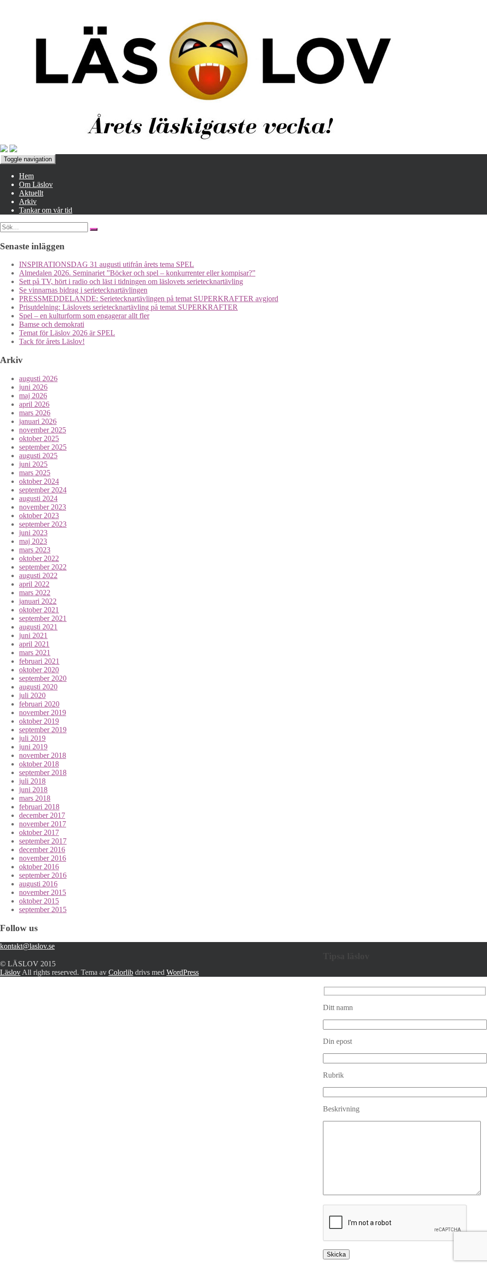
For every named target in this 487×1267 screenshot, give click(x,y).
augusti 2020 (38, 687)
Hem (26, 176)
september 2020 (43, 678)
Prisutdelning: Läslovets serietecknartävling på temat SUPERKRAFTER (128, 307)
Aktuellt (31, 193)
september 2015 (43, 909)
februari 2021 (39, 661)
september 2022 (43, 567)
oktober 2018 (39, 764)
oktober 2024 (39, 481)
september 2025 (43, 447)
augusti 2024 (38, 498)
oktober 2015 (39, 901)
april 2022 (34, 584)
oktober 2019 (39, 721)
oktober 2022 (39, 558)
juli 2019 (32, 738)
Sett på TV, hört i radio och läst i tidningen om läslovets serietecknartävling (131, 281)
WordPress (182, 972)
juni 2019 (33, 747)
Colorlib (120, 972)
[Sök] (93, 229)
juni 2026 (33, 387)
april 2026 (34, 404)
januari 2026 (38, 421)
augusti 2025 (38, 456)
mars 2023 (34, 550)
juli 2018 (32, 781)
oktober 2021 (39, 610)
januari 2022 (38, 601)
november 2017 (42, 824)
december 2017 (42, 815)
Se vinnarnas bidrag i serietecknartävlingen (83, 290)
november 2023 (42, 507)
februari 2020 (39, 704)
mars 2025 (34, 473)
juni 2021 (33, 635)
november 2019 (42, 712)
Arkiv (28, 201)
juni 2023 (33, 533)
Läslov (10, 972)
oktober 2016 (39, 867)
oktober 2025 (39, 438)
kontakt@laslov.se (27, 946)
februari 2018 (39, 807)
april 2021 (34, 644)
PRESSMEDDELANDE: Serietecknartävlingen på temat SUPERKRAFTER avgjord (148, 299)
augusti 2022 (38, 575)
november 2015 (42, 892)
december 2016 (42, 849)
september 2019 (43, 730)
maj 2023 (33, 541)
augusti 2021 (38, 627)
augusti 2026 (38, 378)
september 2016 (43, 875)
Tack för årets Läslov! (52, 341)
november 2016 (42, 858)
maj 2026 (33, 396)
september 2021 (43, 618)
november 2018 (42, 755)
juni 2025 (33, 464)
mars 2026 (34, 413)
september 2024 (43, 490)
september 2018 (43, 772)
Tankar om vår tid (45, 210)
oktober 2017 (39, 832)
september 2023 (43, 524)
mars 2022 (34, 593)
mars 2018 (34, 798)
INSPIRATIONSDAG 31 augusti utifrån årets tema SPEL (106, 264)
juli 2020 (32, 695)
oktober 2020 (39, 670)
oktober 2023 (39, 515)
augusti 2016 (38, 884)
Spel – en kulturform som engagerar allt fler (84, 316)
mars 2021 (34, 652)
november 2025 (42, 430)
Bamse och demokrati (51, 324)
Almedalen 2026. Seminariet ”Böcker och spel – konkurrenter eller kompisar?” (137, 273)
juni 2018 (33, 790)
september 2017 (43, 841)
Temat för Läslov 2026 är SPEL (67, 333)
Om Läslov (36, 184)
